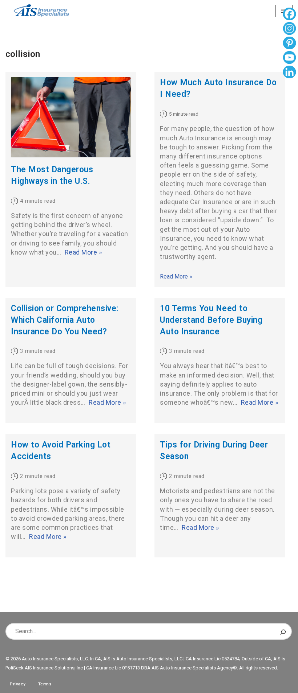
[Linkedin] (289, 73)
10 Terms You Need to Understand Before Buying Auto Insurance (211, 320)
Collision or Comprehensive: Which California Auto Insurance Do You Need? (64, 320)
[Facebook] (289, 15)
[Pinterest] (289, 44)
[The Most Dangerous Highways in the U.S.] (71, 117)
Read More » (83, 252)
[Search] (283, 631)
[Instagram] (289, 29)
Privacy (18, 683)
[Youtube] (289, 58)
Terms (45, 683)
